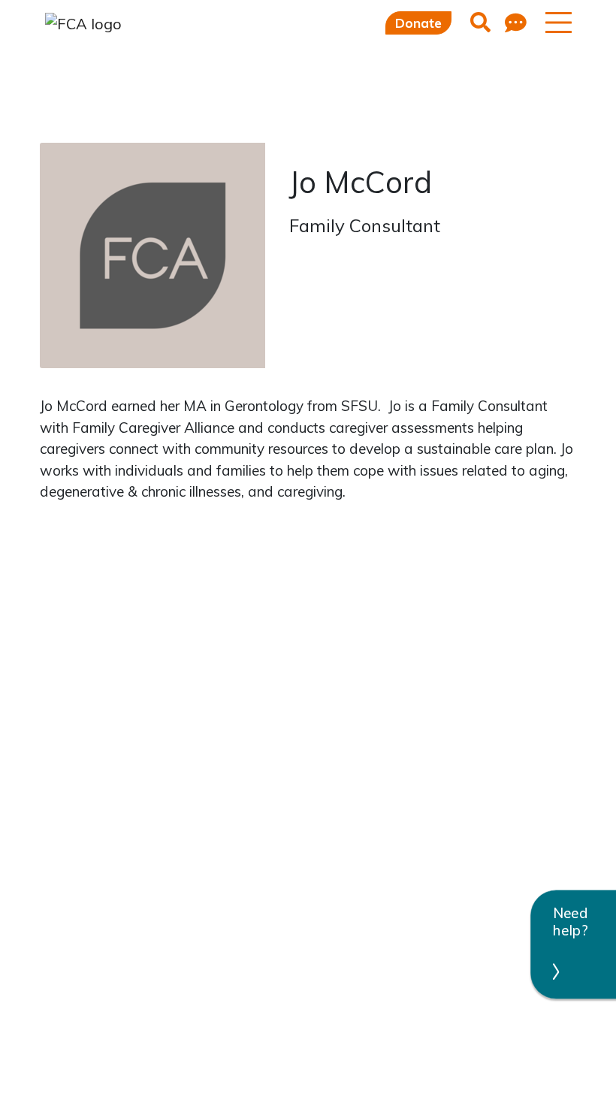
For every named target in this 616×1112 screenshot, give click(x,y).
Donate (418, 23)
